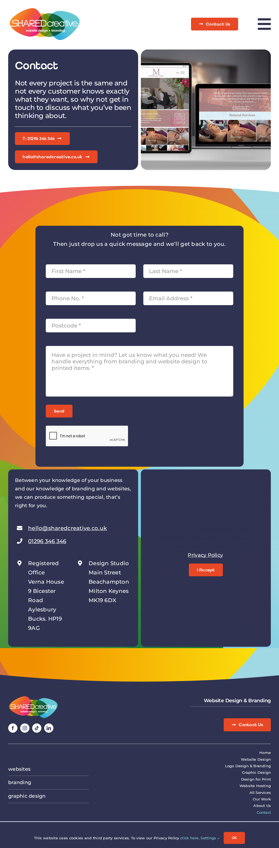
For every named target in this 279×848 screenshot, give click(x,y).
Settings (209, 838)
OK (234, 838)
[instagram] (24, 728)
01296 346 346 (47, 541)
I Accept (206, 569)
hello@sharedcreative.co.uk (67, 528)
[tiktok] (36, 728)
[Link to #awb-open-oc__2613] (264, 24)
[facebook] (12, 728)
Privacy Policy (205, 555)
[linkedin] (48, 728)
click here (189, 838)
